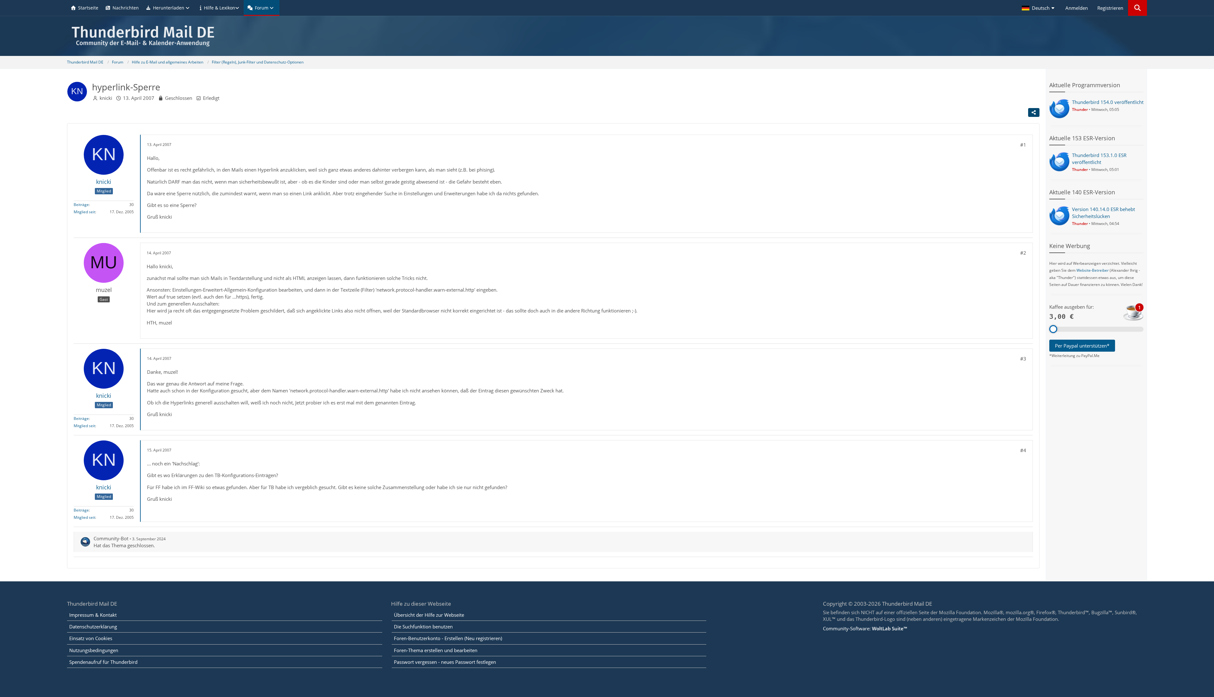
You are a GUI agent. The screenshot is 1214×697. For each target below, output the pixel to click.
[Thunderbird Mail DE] (607, 36)
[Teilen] (1033, 112)
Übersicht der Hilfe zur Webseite (429, 615)
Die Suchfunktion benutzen (423, 626)
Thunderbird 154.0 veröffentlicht (1107, 102)
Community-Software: (865, 628)
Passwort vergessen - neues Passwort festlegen (445, 662)
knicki (106, 98)
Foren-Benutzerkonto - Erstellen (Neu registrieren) (448, 638)
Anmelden (1076, 8)
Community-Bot (111, 538)
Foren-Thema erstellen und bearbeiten (435, 650)
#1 (1023, 145)
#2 (1023, 253)
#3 (1023, 358)
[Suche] (1137, 8)
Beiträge (81, 204)
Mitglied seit (84, 212)
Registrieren (1110, 8)
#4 (1023, 450)
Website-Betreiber (1092, 270)
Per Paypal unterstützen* (1082, 345)
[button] (1039, 8)
